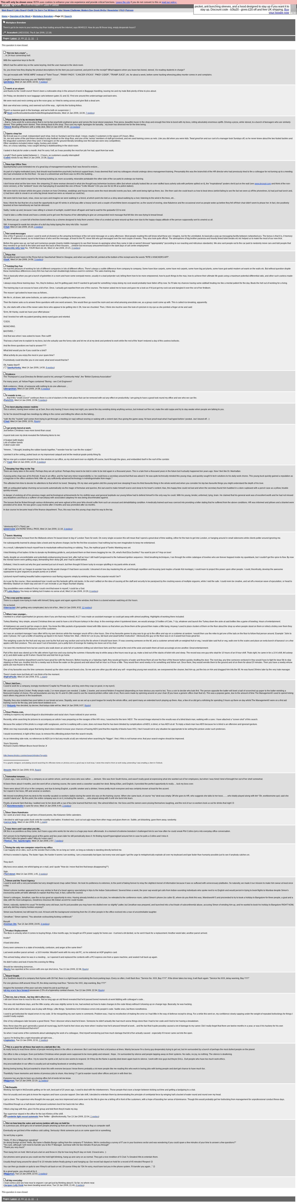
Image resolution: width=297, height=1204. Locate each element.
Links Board (20, 10)
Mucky (7, 969)
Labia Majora (13, 591)
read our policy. (169, 2)
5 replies (42, 400)
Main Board (7, 10)
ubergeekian (10, 389)
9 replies (50, 367)
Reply (50, 157)
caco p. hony (10, 822)
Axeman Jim (10, 924)
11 (29, 38)
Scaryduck (12, 32)
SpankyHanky (14, 367)
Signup (55, 5)
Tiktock (7, 127)
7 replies (43, 82)
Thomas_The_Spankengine (17, 841)
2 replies (38, 227)
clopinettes (9, 1040)
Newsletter (113, 10)
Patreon (129, 10)
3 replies (76, 248)
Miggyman (9, 1080)
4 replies (80, 1185)
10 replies (74, 127)
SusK (6, 259)
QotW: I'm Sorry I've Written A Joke (45, 10)
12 (26, 38)
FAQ (122, 10)
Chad (6, 227)
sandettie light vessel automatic (22, 1116)
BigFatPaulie (10, 677)
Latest (13, 38)
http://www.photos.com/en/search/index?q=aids (25, 755)
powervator (9, 529)
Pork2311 (8, 400)
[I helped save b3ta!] (5, 32)
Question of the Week (20, 16)
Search (68, 16)
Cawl (9, 462)
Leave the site (123, 2)
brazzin (7, 770)
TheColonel (9, 874)
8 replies (93, 591)
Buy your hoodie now (279, 11)
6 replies (45, 389)
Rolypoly (11, 705)
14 (19, 38)
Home (5, 16)
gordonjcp (9, 82)
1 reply (43, 677)
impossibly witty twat (14, 248)
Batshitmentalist (15, 806)
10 (32, 38)
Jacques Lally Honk (13, 1185)
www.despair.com (263, 183)
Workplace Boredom (43, 16)
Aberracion (9, 607)
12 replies (86, 607)
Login (46, 5)
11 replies (43, 1080)
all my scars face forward (16, 990)
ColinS (7, 157)
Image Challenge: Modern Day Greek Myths (85, 10)
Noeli (9, 113)
